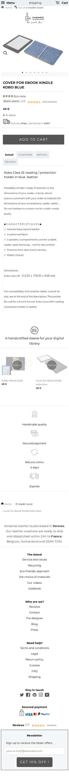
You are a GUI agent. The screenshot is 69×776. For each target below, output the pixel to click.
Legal (34, 653)
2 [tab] (26, 73)
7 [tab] (46, 73)
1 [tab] (22, 73)
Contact (34, 612)
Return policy (34, 659)
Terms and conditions (34, 648)
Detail (9, 154)
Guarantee (25, 154)
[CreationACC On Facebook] (28, 695)
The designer (34, 618)
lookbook (34, 588)
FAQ (35, 671)
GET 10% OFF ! (34, 762)
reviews (30, 101)
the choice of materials (34, 576)
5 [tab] (38, 73)
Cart (64, 3)
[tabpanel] (34, 54)
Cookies (34, 665)
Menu (10, 3)
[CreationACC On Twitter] (22, 695)
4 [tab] (34, 73)
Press (34, 629)
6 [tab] (42, 73)
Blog (34, 624)
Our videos (34, 582)
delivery (42, 154)
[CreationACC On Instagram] (41, 695)
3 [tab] (30, 73)
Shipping (35, 676)
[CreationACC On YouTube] (47, 695)
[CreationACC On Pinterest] (34, 695)
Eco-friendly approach (34, 571)
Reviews (10, 161)
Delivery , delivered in (30, 123)
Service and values (34, 559)
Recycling (34, 565)
